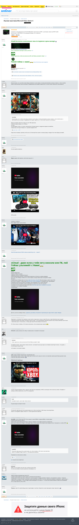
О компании (3, 519)
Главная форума (6, 18)
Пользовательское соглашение (33, 519)
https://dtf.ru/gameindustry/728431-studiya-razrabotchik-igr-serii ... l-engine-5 (25, 252)
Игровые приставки (24, 18)
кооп (14, 457)
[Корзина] (77, 11)
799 (48, 27)
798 (46, 27)
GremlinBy (3, 81)
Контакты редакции (10, 519)
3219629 (3, 317)
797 (44, 27)
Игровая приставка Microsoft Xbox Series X (18, 21)
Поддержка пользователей (6, 520)
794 (39, 27)
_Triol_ (3, 156)
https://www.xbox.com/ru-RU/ (34, 280)
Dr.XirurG (3, 39)
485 (36, 27)
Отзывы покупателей (69, 31)
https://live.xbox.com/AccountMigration (33, 281)
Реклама (16, 519)
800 (49, 27)
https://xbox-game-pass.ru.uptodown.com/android (41, 284)
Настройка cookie (27, 520)
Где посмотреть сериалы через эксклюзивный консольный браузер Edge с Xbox (27, 71)
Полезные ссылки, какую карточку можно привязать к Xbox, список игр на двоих (27, 75)
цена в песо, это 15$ (16, 130)
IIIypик (3, 147)
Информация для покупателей (17, 520)
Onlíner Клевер (50, 6)
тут (32, 50)
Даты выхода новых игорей (18, 139)
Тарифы (20, 519)
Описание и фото (69, 29)
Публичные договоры (44, 519)
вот (11, 459)
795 (41, 27)
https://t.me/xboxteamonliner (21, 49)
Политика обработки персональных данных (57, 519)
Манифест (24, 519)
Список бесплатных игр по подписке (40, 62)
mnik (2, 338)
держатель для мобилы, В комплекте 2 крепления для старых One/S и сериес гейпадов (43, 312)
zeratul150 (3, 408)
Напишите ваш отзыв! (70, 32)
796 (42, 27)
